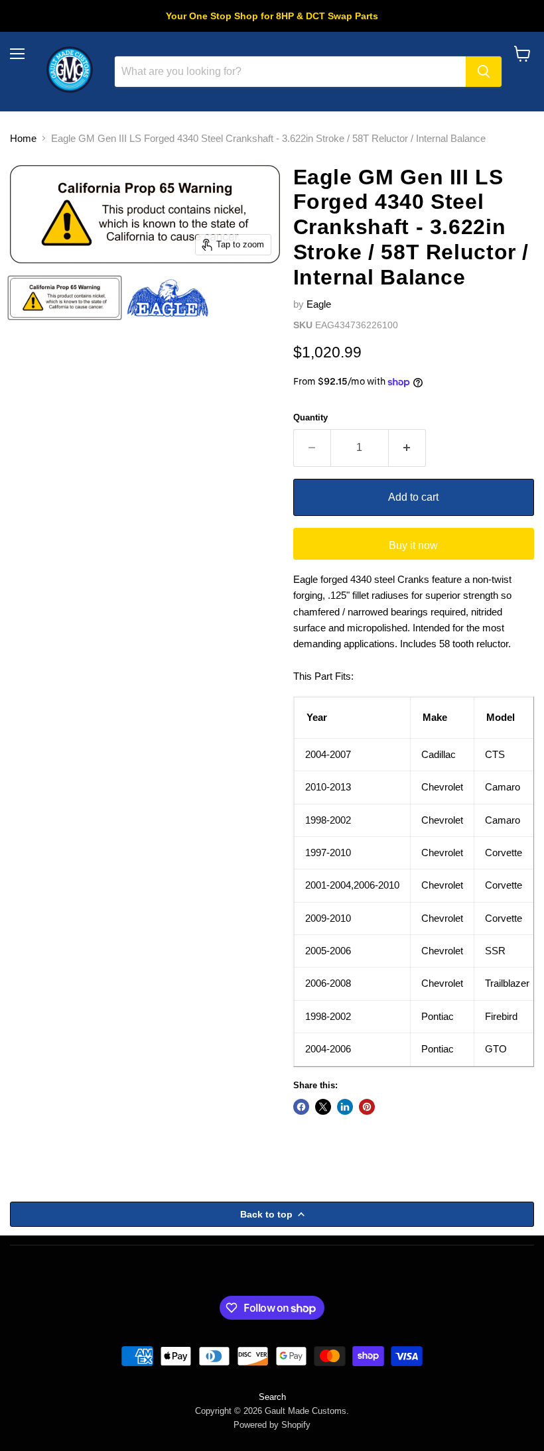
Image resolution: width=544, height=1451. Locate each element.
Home (23, 138)
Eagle (318, 304)
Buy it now (413, 545)
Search (272, 1397)
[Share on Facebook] (301, 1107)
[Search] (484, 71)
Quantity (310, 417)
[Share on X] (323, 1107)
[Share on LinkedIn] (345, 1107)
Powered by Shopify (272, 1425)
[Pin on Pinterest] (367, 1107)
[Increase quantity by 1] (407, 447)
